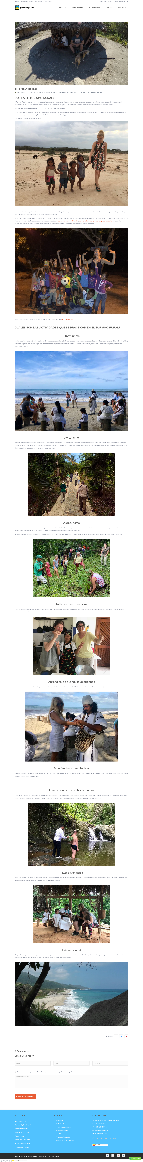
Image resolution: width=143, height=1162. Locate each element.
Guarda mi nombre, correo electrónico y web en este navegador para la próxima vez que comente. (53, 1072)
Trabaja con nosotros (22, 1132)
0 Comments (40, 92)
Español (97, 1145)
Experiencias (94, 7)
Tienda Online (19, 1136)
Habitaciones (78, 7)
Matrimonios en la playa (23, 1140)
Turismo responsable (21, 1128)
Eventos (109, 7)
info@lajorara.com (122, 1)
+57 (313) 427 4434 (106, 1)
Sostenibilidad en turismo (76, 92)
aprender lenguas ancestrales (102, 221)
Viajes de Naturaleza (94, 92)
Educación (59, 1120)
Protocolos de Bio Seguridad (65, 1140)
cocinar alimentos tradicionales (67, 221)
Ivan (18, 92)
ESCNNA (59, 1134)
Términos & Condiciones (22, 1143)
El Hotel (63, 7)
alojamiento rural (67, 319)
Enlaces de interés (62, 1130)
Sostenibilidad (60, 1124)
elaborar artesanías (85, 221)
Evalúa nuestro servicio (64, 1127)
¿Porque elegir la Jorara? (23, 1125)
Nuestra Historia (20, 1121)
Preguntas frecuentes (63, 1137)
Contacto (122, 7)
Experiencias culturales (57, 92)
